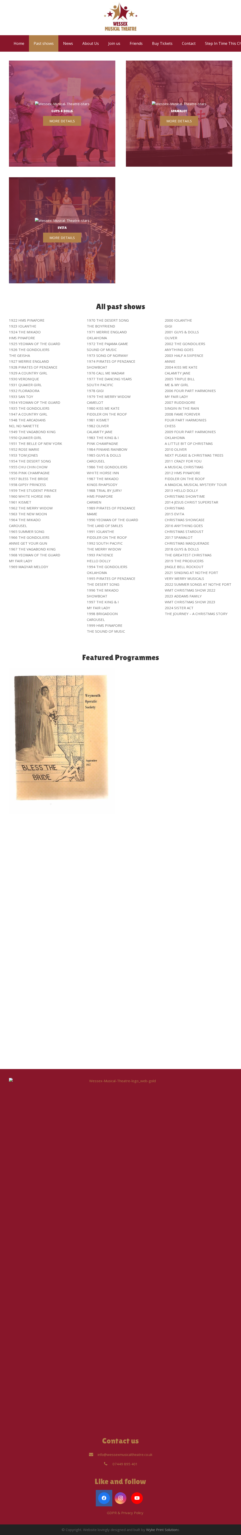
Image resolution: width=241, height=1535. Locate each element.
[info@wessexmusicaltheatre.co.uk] (93, 1455)
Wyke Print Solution (161, 1529)
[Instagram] (120, 1498)
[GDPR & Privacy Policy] (102, 1513)
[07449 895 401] (107, 1464)
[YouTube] (137, 1498)
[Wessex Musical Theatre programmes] (179, 844)
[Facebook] (104, 1498)
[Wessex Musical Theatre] (121, 18)
